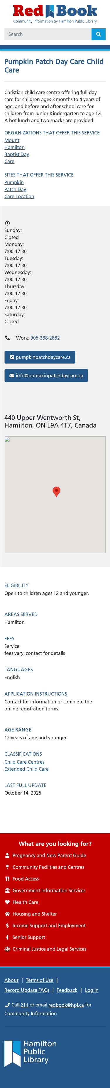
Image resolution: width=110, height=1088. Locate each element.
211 (24, 1005)
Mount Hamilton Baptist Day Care (16, 150)
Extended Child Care (26, 769)
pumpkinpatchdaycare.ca (43, 357)
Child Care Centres (24, 762)
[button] (56, 492)
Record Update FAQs (26, 990)
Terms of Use (39, 980)
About (11, 980)
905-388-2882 (45, 338)
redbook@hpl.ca (66, 1005)
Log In (92, 990)
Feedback (67, 990)
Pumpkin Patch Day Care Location (19, 189)
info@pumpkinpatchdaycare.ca (49, 375)
